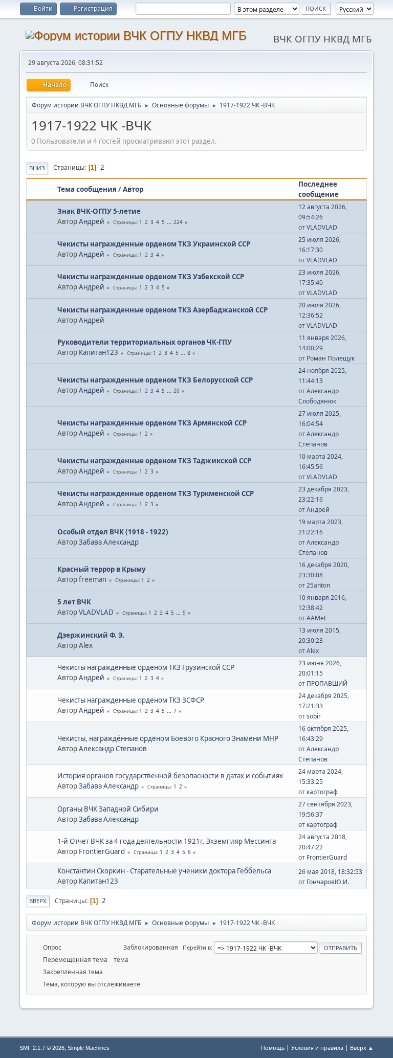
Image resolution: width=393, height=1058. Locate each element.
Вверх (38, 901)
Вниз (37, 168)
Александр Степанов (113, 748)
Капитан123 (98, 352)
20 (176, 390)
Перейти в (197, 947)
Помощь (273, 1047)
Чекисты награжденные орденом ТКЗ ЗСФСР (130, 700)
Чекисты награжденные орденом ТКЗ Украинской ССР (153, 244)
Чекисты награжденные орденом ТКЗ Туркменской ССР (155, 493)
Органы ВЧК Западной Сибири (108, 809)
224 (178, 222)
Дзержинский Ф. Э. (90, 635)
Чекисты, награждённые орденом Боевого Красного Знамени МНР (167, 738)
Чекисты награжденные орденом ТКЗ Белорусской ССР (155, 380)
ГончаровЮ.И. (328, 881)
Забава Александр (109, 542)
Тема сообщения (87, 189)
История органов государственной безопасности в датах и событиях (170, 775)
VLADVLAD (322, 227)
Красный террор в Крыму (101, 569)
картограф (322, 791)
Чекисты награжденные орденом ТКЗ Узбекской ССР (150, 276)
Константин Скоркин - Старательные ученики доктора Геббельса (164, 870)
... (170, 222)
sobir (314, 716)
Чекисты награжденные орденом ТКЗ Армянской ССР (152, 422)
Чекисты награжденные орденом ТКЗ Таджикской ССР (154, 460)
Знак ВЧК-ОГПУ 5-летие (99, 211)
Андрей (91, 221)
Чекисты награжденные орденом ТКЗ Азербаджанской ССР (162, 309)
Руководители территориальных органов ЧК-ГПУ (144, 342)
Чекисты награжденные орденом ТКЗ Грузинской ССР (145, 667)
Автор (133, 189)
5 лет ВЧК (74, 601)
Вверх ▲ (362, 1047)
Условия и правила (317, 1047)
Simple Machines (89, 1048)
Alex (86, 645)
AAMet (316, 618)
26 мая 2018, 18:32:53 (330, 871)
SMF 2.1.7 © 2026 (41, 1048)
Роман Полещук (331, 358)
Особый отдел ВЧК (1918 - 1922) (112, 531)
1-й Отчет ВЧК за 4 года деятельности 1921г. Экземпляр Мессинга (166, 841)
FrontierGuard (102, 851)
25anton (318, 585)
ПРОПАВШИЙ (327, 683)
